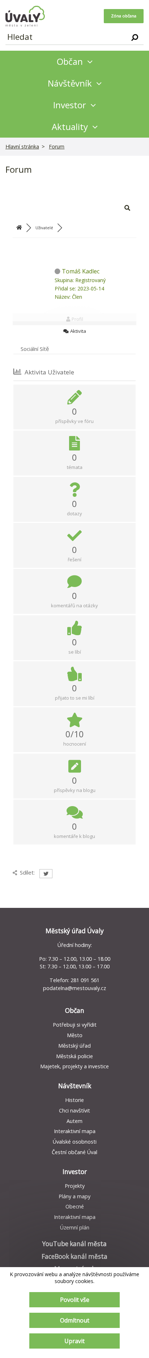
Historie (74, 1100)
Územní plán (74, 1227)
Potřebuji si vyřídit (75, 1024)
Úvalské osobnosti (75, 1141)
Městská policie (74, 1056)
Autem (74, 1121)
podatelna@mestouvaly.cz (74, 988)
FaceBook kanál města (74, 1256)
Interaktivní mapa (74, 1131)
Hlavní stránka (22, 146)
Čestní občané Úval (74, 1152)
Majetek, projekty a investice (74, 1066)
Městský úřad (74, 1045)
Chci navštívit (74, 1110)
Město (74, 1035)
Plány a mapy (74, 1196)
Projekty (75, 1185)
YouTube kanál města (74, 1244)
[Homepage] (25, 16)
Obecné (74, 1206)
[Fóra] (19, 227)
